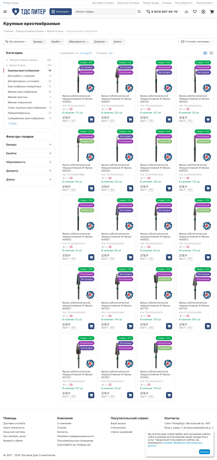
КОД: (64, 105)
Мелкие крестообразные (29, 91)
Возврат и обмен (13, 440)
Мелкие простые (29, 97)
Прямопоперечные (29, 112)
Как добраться (183, 2)
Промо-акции (151, 2)
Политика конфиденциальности (75, 436)
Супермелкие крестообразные (29, 118)
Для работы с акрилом (29, 75)
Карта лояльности (13, 427)
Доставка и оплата (103, 2)
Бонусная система (128, 2)
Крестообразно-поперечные (29, 86)
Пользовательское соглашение (75, 440)
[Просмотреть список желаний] (194, 11)
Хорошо (204, 451)
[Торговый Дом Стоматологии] (29, 12)
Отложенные (118, 427)
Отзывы (167, 2)
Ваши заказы (118, 423)
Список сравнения (121, 431)
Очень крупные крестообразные (29, 107)
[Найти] (139, 12)
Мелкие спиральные (29, 102)
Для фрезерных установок (29, 81)
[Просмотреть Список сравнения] (186, 11)
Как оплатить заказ (14, 436)
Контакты (62, 431)
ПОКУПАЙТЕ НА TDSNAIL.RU (74, 444)
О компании (64, 423)
